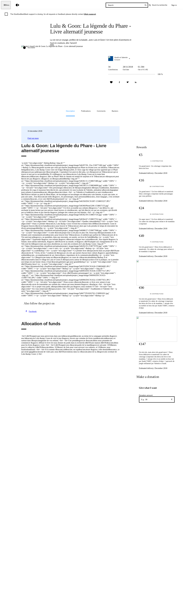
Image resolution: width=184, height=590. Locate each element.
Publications (86, 111)
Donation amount (146, 395)
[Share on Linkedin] (136, 82)
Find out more (33, 138)
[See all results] (146, 5)
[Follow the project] (111, 82)
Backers (115, 111)
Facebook (33, 311)
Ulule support (90, 14)
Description (70, 111)
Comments (101, 111)
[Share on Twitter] (127, 82)
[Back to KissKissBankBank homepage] (15, 5)
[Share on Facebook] (119, 82)
